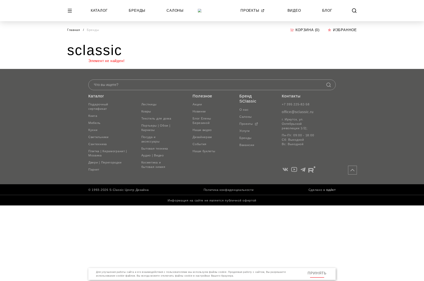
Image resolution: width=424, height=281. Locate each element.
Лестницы (149, 104)
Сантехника (97, 144)
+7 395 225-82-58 (295, 104)
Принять (317, 273)
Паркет (93, 169)
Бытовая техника (154, 148)
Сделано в (317, 190)
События (199, 144)
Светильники (98, 137)
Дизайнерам (202, 137)
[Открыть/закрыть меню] (69, 10)
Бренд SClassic (247, 99)
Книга (92, 116)
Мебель (94, 123)
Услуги (244, 131)
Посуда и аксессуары (150, 139)
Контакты (291, 96)
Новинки (199, 111)
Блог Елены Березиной (202, 121)
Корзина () (307, 30)
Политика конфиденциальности (229, 190)
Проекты (249, 10)
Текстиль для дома (156, 118)
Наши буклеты (204, 151)
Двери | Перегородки (104, 162)
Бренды (137, 10)
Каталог (99, 10)
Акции (197, 104)
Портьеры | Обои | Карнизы (155, 128)
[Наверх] (352, 170)
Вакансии (246, 145)
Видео (294, 10)
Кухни (93, 130)
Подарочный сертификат (98, 106)
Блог (327, 10)
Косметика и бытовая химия (153, 165)
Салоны (175, 10)
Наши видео (202, 130)
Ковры (146, 111)
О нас (244, 109)
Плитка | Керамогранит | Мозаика (107, 153)
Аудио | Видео (152, 155)
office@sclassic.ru (297, 112)
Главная (73, 30)
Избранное (345, 30)
